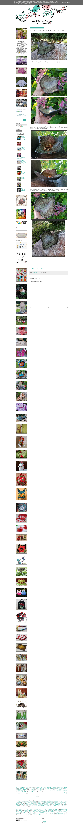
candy (20, 789)
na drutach (37, 800)
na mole (42, 800)
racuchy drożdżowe (63, 805)
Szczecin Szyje (36, 809)
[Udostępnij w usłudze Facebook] (45, 272)
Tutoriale (44, 821)
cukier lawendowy (32, 790)
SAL (65, 806)
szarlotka (31, 809)
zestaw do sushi (34, 814)
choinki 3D (37, 789)
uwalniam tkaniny (51, 811)
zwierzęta (59, 814)
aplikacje (22, 787)
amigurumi (17, 787)
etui (42, 792)
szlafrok (40, 809)
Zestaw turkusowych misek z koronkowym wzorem (23, 138)
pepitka (35, 802)
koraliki (54, 795)
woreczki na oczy (63, 812)
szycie (55, 809)
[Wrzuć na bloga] (43, 272)
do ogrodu (40, 791)
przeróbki (36, 805)
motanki (24, 800)
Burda (17, 789)
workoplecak (18, 813)
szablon (20, 809)
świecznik (42, 810)
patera (25, 802)
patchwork (19, 802)
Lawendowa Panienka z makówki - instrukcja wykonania (23, 168)
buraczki (65, 788)
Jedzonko (44, 822)
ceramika (25, 789)
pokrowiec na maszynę (53, 803)
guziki (45, 793)
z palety (37, 813)
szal (24, 809)
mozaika (27, 800)
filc (64, 792)
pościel (22, 804)
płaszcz (17, 803)
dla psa (30, 791)
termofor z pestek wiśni (58, 810)
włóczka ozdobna (48, 812)
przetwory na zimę (41, 805)
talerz (52, 810)
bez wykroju (49, 787)
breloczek (53, 788)
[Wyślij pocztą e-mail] (41, 272)
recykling (17, 806)
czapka (40, 790)
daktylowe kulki (51, 790)
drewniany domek (60, 791)
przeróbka (26, 805)
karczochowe (48, 794)
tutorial (30, 811)
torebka (22, 811)
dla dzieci (24, 791)
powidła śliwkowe (35, 804)
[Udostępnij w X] (44, 272)
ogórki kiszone (27, 801)
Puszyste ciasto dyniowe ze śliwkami (24, 172)
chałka (30, 789)
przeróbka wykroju (31, 805)
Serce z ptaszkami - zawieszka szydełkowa (23, 190)
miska (17, 800)
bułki (62, 788)
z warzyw (49, 813)
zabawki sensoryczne (60, 813)
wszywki (27, 813)
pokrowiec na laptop (45, 803)
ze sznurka (28, 814)
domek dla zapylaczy (46, 791)
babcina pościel (28, 787)
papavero (62, 801)
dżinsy (39, 792)
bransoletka (49, 788)
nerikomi (51, 800)
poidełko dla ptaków (38, 803)
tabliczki (49, 810)
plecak (65, 802)
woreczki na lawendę (56, 812)
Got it (68, 2)
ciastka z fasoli (56, 789)
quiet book (54, 805)
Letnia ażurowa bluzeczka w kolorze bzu (23, 184)
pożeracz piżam (41, 804)
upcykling (40, 811)
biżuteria (65, 787)
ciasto (60, 789)
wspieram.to (23, 813)
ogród (31, 801)
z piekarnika (41, 813)
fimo (25, 793)
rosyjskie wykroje (54, 806)
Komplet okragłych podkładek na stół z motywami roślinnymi (24, 179)
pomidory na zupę (63, 803)
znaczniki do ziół (51, 814)
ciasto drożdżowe (65, 789)
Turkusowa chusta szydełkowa (23, 148)
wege (17, 812)
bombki (34, 788)
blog (18, 788)
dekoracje (65, 790)
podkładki (21, 803)
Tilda (63, 810)
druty (18, 792)
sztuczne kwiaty (50, 809)
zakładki (18, 814)
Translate (23, 126)
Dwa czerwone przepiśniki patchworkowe (23, 143)
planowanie (61, 802)
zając (66, 813)
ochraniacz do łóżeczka (64, 800)
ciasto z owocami (20, 790)
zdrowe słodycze (23, 814)
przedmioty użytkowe (56, 804)
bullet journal (58, 788)
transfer (26, 811)
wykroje (30, 813)
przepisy (17, 805)
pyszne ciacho (49, 805)
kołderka (29, 795)
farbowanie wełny (53, 792)
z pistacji (45, 813)
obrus (59, 800)
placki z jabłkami (56, 802)
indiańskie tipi (58, 793)
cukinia (37, 790)
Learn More (63, 2)
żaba (63, 814)
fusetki (29, 793)
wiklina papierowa (32, 812)
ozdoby (43, 801)
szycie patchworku (64, 809)
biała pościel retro (60, 787)
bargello (32, 787)
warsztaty (57, 811)
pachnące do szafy (50, 801)
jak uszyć (19, 794)
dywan (24, 792)
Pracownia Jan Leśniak (47, 804)
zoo (55, 814)
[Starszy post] (67, 308)
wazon (61, 811)
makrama (29, 799)
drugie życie (65, 791)
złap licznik (40, 814)
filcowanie (17, 793)
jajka (66, 793)
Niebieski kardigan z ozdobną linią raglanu (23, 162)
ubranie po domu (35, 811)
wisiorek (37, 812)
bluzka (29, 788)
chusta (41, 789)
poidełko (32, 803)
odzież (18, 801)
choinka (33, 789)
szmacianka (44, 809)
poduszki (27, 803)
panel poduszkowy (56, 801)
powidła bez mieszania (28, 804)
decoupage (59, 790)
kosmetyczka (59, 795)
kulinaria (35, 796)
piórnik (43, 802)
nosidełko (55, 800)
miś (21, 800)
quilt (59, 805)
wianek (20, 812)
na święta (47, 800)
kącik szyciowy (63, 794)
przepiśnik (22, 805)
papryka (66, 801)
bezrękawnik (55, 787)
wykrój (34, 813)
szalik (28, 809)
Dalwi (55, 790)
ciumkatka (26, 790)
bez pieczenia (43, 787)
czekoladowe (46, 790)
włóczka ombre (42, 812)
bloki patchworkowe (23, 788)
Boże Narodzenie (41, 788)
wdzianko (65, 811)
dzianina (28, 792)
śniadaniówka (34, 810)
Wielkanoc (24, 812)
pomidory (58, 803)
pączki (29, 802)
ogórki (23, 801)
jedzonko (24, 794)
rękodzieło (24, 806)
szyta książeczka (27, 810)
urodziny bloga (45, 811)
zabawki (53, 813)
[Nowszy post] (30, 308)
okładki (34, 801)
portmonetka (18, 804)
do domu (34, 791)
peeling (32, 802)
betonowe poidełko (37, 787)
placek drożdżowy (47, 802)
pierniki (39, 802)
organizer (39, 801)
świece (39, 810)
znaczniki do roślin (45, 814)
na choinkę (31, 800)
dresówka (55, 791)
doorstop (52, 791)
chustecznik (45, 789)
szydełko (20, 810)
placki (52, 802)
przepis (64, 804)
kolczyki (25, 795)
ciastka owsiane (51, 789)
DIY (19, 791)
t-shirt (45, 810)
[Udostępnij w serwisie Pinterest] (46, 272)
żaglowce (66, 814)
